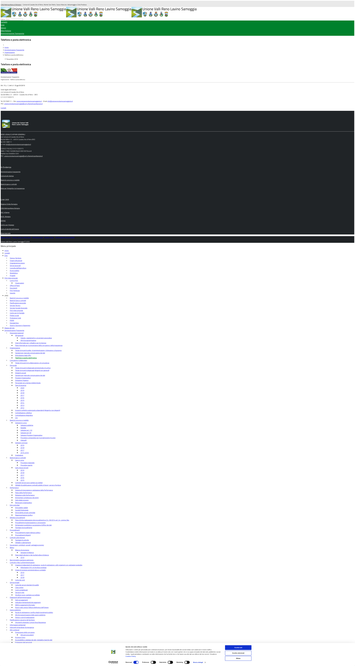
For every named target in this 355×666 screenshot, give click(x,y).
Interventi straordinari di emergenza (22, 627)
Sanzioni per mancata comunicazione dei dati (30, 353)
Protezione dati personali (23, 642)
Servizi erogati (14, 582)
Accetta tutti (238, 647)
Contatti (4, 22)
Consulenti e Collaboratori (18, 360)
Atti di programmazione (28, 340)
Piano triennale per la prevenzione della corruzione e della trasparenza (38, 345)
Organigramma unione (17, 263)
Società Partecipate (21, 510)
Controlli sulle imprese (17, 537)
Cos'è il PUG (14, 280)
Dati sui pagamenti (21, 600)
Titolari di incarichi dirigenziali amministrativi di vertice (33, 368)
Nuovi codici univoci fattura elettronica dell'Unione (32, 607)
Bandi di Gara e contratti (18, 300)
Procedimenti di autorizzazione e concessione (30, 522)
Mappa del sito (6, 237)
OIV (16, 418)
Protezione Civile (15, 318)
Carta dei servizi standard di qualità (27, 585)
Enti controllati (15, 505)
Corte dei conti (20, 580)
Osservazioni (19, 283)
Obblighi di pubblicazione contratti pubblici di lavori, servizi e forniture (38, 485)
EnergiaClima (14, 323)
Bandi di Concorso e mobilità (19, 298)
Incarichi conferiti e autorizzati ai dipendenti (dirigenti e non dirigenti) (37, 410)
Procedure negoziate (27, 462)
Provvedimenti (15, 530)
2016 (22, 398)
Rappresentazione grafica (23, 515)
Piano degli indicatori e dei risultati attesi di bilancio (32, 555)
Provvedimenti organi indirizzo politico (27, 532)
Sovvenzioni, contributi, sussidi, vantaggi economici (27, 545)
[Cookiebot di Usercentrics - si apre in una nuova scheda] (113, 662)
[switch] (153, 662)
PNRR (12, 320)
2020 (22, 388)
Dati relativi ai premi (21, 500)
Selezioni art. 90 (26, 433)
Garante (12, 293)
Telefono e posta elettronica (26, 358)
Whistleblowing (37, 237)
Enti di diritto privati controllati (25, 512)
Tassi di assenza (20, 385)
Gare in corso (19, 460)
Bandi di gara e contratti (9, 184)
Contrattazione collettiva (23, 413)
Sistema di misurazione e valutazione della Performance (34, 490)
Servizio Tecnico (15, 305)
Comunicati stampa (7, 176)
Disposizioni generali (16, 333)
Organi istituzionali (16, 260)
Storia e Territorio (15, 258)
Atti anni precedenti (27, 635)
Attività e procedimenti (17, 517)
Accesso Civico (20, 637)
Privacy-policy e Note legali (21, 237)
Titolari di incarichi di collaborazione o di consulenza (32, 363)
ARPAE (3, 221)
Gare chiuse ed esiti (21, 467)
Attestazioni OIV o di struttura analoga (33, 567)
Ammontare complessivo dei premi (27, 497)
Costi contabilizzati (21, 590)
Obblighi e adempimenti (23, 542)
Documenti (13, 288)
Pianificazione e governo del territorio (22, 620)
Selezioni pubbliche (27, 425)
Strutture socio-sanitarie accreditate (27, 595)
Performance (14, 487)
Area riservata (5, 233)
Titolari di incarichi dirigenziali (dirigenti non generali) (32, 370)
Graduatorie (19, 455)
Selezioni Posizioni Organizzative (31, 435)
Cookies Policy (131, 656)
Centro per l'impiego (7, 225)
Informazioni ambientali (17, 625)
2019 (22, 390)
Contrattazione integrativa (24, 415)
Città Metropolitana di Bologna (11, 4)
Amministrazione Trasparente (12, 33)
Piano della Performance (23, 492)
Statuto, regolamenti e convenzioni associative (36, 338)
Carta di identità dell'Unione (10, 229)
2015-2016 (25, 452)
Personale (13, 365)
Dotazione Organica (21, 380)
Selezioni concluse (21, 443)
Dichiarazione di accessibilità (64, 237)
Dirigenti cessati (20, 373)
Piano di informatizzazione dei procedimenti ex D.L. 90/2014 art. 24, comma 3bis (42, 520)
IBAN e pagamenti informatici (25, 605)
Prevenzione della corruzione (25, 632)
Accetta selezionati (238, 653)
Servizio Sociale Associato (18, 308)
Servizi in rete (19, 592)
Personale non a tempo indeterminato (28, 383)
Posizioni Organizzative (23, 378)
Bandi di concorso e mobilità (10, 180)
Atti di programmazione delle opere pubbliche (30, 615)
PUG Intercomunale (11, 278)
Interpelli (23, 440)
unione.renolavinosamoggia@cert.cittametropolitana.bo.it (23, 103)
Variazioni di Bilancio (27, 552)
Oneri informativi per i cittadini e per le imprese (30, 343)
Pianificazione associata (18, 303)
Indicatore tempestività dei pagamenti (28, 602)
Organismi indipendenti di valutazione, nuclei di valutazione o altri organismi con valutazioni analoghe (48, 565)
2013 (22, 405)
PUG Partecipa (15, 290)
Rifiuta (238, 658)
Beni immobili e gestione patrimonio (21, 560)
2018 (22, 393)
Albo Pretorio (6, 30)
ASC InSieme (5, 212)
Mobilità (23, 428)
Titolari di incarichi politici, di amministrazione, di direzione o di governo (38, 350)
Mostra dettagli (198, 662)
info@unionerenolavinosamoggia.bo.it (60, 101)
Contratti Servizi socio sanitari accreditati (29, 482)
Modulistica (14, 273)
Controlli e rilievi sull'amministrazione (22, 562)
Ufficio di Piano (15, 285)
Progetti (12, 275)
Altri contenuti (14, 630)
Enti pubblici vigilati (21, 507)
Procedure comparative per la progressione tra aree (38, 438)
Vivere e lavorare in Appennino (20, 325)
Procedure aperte (26, 465)
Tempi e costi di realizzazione (24, 617)
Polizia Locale (14, 315)
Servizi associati (15, 265)
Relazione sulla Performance (25, 495)
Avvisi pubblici (14, 270)
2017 (22, 395)
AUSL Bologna (5, 216)
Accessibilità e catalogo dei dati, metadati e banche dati (33, 640)
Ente (2, 24)
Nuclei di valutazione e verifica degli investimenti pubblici (34, 612)
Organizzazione (9, 52)
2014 (22, 403)
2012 (22, 408)
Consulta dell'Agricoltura (18, 268)
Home (6, 47)
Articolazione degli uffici (23, 355)
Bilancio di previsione (22, 550)
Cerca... (3, 19)
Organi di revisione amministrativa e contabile (30, 570)
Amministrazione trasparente (10, 172)
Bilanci (12, 547)
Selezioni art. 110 (26, 430)
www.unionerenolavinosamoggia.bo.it (29, 101)
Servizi (3, 27)
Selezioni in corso (21, 423)
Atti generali (19, 335)
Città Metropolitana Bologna (10, 208)
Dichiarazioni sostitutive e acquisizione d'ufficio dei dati (33, 525)
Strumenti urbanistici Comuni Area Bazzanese (30, 622)
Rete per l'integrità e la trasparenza (12, 188)
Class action (19, 587)
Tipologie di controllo (22, 540)
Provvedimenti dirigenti (23, 535)
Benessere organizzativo (23, 502)
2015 (22, 400)
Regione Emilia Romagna (9, 204)
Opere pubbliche (15, 610)
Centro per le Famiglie (17, 313)
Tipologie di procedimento (23, 527)
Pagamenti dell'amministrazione (20, 597)
